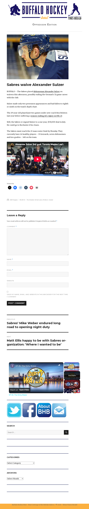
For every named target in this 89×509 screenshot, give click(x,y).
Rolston (45, 200)
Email (10, 270)
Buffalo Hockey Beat (19, 505)
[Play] (72, 384)
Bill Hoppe (14, 200)
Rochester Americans (34, 200)
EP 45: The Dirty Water (26, 366)
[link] (12, 366)
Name (10, 259)
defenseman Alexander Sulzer (47, 91)
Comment (12, 226)
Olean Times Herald (70, 505)
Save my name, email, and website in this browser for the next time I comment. (37, 296)
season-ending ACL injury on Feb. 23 (46, 116)
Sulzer (51, 200)
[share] (59, 365)
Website (10, 281)
